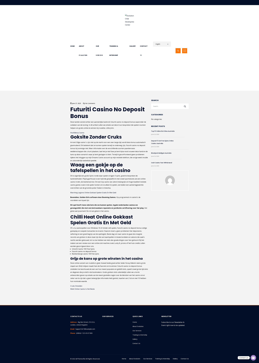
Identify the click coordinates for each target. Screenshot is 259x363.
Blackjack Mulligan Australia (161, 153)
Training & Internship (140, 335)
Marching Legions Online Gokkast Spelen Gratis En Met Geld (93, 192)
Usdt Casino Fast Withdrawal (161, 163)
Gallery (135, 339)
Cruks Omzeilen (76, 286)
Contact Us (136, 343)
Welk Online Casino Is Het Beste (82, 289)
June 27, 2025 (76, 103)
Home (135, 322)
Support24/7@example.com (82, 329)
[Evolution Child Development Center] (129, 20)
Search (155, 100)
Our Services (137, 331)
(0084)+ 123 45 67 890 (81, 333)
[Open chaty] (253, 357)
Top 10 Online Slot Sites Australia (162, 131)
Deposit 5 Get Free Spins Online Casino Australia (162, 142)
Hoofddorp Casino (77, 133)
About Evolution (138, 326)
